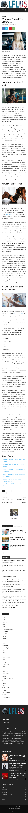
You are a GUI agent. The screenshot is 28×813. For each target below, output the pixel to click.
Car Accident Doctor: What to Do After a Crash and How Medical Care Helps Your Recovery (14, 601)
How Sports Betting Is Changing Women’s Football (12, 566)
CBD (3, 626)
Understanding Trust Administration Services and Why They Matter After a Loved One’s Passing (13, 591)
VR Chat (3, 493)
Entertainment (6, 634)
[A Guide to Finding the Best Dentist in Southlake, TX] (5, 532)
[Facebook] (3, 28)
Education (5, 631)
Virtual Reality (18, 491)
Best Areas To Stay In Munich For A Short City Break (13, 571)
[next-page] (5, 553)
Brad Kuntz (5, 24)
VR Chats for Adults (11, 493)
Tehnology (5, 681)
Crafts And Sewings (7, 629)
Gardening (5, 645)
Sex (13, 491)
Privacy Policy (11, 808)
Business (4, 622)
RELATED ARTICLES (7, 526)
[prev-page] (3, 553)
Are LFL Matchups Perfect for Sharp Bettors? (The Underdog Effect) (13, 585)
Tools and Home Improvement (10, 688)
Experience (8, 491)
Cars (3, 624)
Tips (3, 685)
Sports (4, 676)
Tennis (4, 683)
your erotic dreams (18, 313)
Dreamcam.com (6, 128)
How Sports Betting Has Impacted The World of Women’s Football (14, 596)
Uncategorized (6, 692)
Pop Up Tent (5, 669)
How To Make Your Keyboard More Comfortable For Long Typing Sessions (14, 606)
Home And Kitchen (7, 657)
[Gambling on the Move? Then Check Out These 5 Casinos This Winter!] (5, 776)
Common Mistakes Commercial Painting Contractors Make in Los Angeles (12, 580)
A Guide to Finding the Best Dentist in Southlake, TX (18, 532)
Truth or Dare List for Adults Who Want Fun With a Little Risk (18, 539)
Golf (3, 652)
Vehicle (4, 695)
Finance (4, 638)
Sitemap (8, 806)
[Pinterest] (10, 28)
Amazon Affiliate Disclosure (18, 806)
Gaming (4, 643)
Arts (3, 617)
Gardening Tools (6, 648)
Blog (3, 619)
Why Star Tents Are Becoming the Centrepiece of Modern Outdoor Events (14, 575)
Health (4, 655)
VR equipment (20, 493)
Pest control (5, 664)
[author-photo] (14, 516)
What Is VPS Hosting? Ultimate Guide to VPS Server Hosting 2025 (7, 501)
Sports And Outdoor (7, 678)
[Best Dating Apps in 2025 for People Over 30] (5, 547)
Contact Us (17, 808)
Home (3, 14)
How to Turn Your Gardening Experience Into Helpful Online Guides (13, 561)
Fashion (4, 636)
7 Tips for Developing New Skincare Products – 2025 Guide (17, 756)
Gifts (3, 650)
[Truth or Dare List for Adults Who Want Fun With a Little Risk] (5, 539)
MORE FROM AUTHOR (19, 526)
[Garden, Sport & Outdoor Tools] (14, 4)
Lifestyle (7, 14)
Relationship (5, 673)
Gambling (5, 641)
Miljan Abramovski (13, 760)
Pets (3, 666)
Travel (4, 690)
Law (3, 659)
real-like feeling (10, 214)
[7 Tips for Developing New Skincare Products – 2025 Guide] (5, 757)
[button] (2, 10)
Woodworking (6, 697)
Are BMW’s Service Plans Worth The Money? (21, 501)
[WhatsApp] (13, 28)
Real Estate (5, 671)
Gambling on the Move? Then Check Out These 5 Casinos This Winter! (17, 775)
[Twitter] (6, 28)
